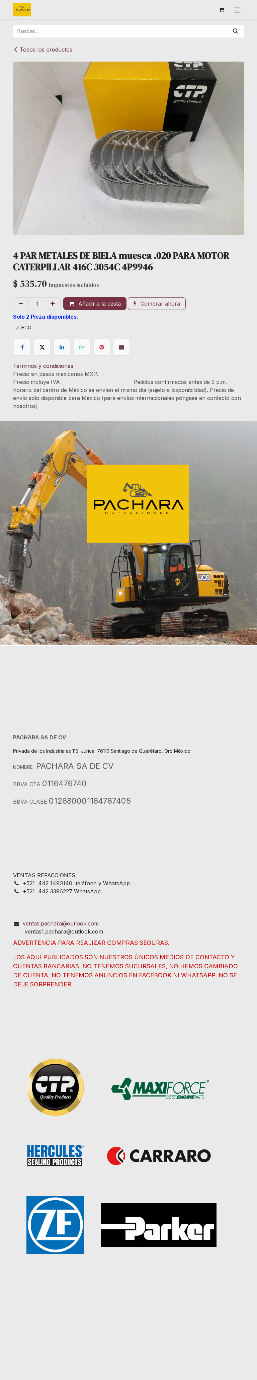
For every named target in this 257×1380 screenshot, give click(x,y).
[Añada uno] (53, 303)
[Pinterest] (102, 347)
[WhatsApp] (82, 347)
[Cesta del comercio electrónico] (221, 9)
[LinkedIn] (62, 347)
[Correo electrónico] (121, 347)
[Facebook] (22, 347)
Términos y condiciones (43, 365)
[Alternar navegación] (237, 10)
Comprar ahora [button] (159, 303)
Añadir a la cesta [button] (99, 303)
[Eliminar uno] (21, 303)
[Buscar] (235, 31)
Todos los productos (46, 49)
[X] (42, 347)
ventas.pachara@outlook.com (61, 923)
